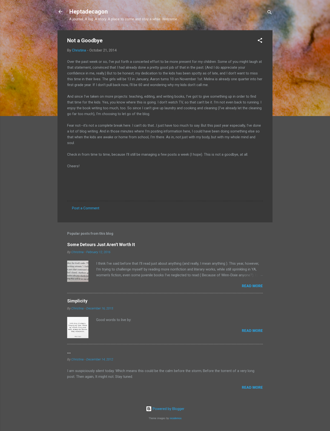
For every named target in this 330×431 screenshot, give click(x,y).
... (69, 351)
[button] (260, 41)
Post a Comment (85, 208)
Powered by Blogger (168, 409)
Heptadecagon (88, 11)
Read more (252, 286)
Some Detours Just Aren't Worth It (101, 244)
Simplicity (77, 300)
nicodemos (176, 418)
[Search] (270, 13)
